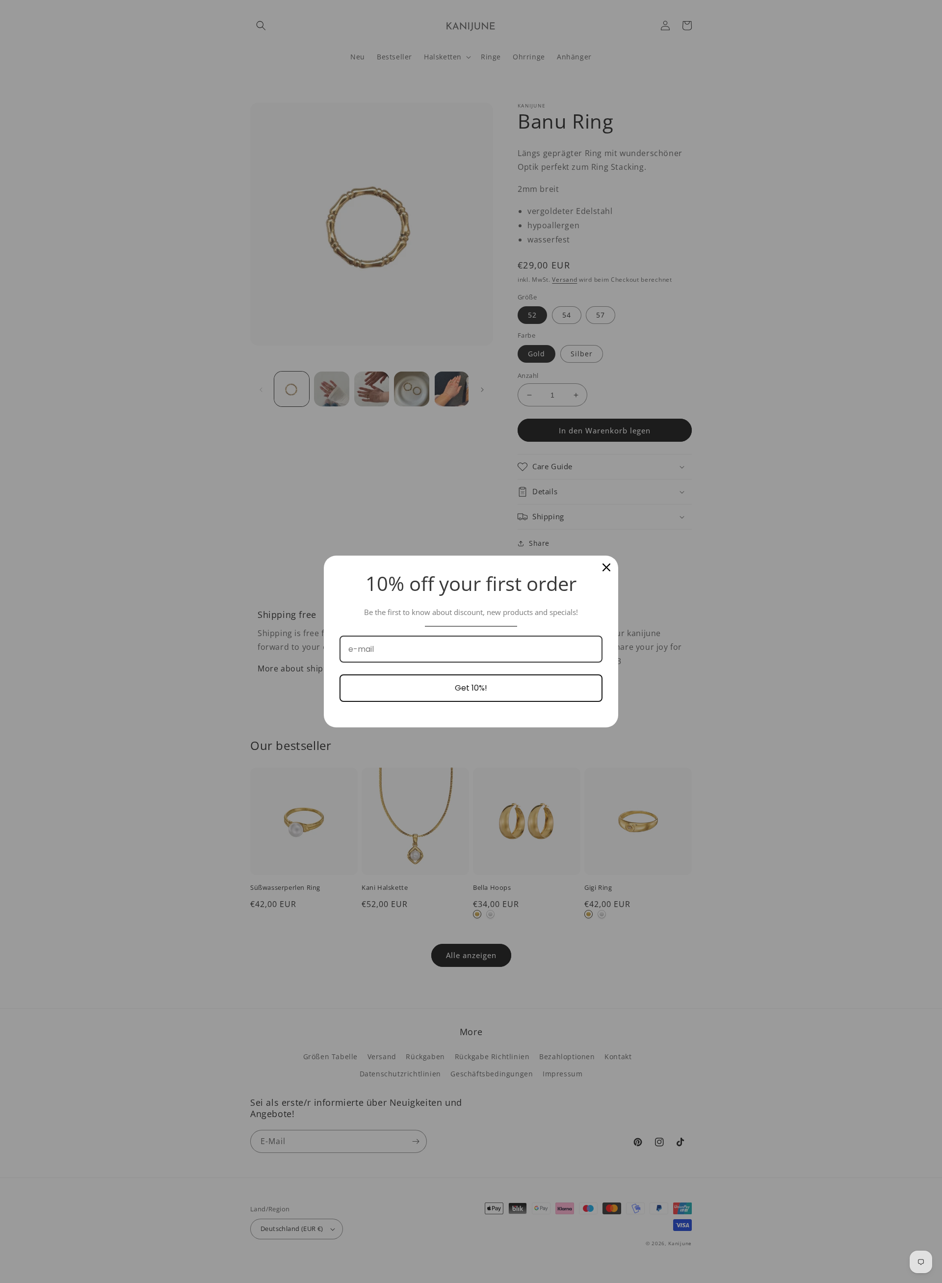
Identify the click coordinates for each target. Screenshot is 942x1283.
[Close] (606, 567)
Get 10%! (471, 688)
